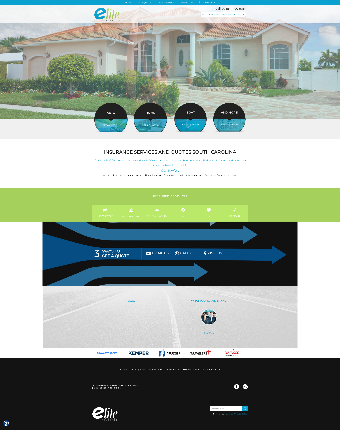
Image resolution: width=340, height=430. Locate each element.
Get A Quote (138, 369)
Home (123, 369)
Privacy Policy (211, 369)
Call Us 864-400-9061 (230, 8)
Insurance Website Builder (236, 414)
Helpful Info (191, 369)
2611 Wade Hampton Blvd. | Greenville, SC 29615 (115, 385)
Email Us (160, 253)
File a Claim (155, 369)
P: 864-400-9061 (99, 388)
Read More (208, 333)
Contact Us (172, 369)
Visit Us (215, 253)
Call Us (187, 253)
